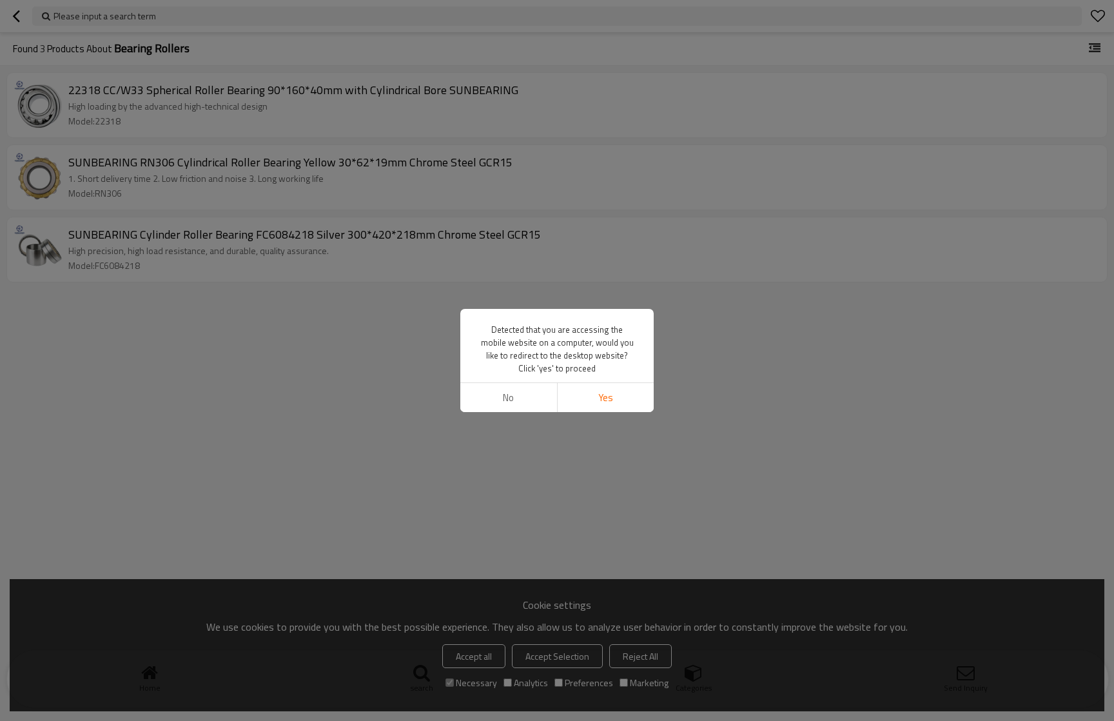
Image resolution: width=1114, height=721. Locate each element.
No (508, 397)
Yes (605, 397)
